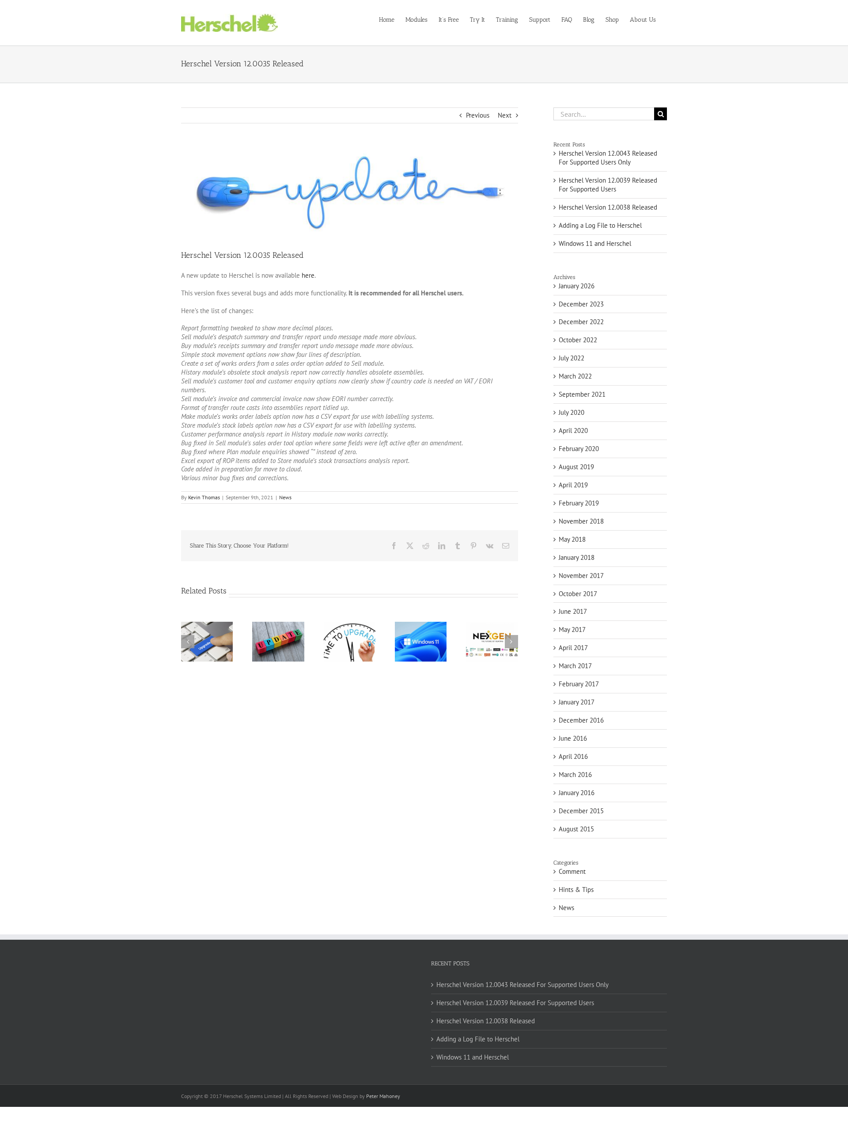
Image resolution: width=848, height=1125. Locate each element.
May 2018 (572, 539)
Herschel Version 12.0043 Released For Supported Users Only (608, 157)
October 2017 (578, 593)
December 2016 (581, 720)
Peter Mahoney (383, 1096)
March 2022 (575, 376)
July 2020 (571, 412)
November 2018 (581, 521)
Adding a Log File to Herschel (600, 225)
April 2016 (573, 756)
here (308, 275)
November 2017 (581, 575)
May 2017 (572, 629)
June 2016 (573, 738)
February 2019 (579, 503)
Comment (572, 871)
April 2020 (573, 430)
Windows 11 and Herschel (595, 243)
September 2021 (582, 394)
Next (504, 115)
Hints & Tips (576, 889)
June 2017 (573, 611)
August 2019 (576, 467)
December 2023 (581, 304)
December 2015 (581, 811)
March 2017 (575, 666)
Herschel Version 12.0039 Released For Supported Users (608, 184)
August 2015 (576, 829)
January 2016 (576, 792)
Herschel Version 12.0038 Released (608, 207)
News (285, 497)
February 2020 (579, 448)
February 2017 (579, 684)
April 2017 (573, 647)
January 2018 (576, 557)
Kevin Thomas (204, 497)
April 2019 (573, 485)
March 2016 (575, 774)
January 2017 (576, 702)
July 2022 (571, 358)
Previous (477, 115)
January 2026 (576, 286)
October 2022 (578, 340)
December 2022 (581, 322)
